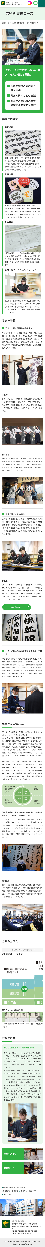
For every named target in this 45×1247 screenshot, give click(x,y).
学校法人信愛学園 (14, 3)
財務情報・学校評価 (10, 1191)
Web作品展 (15, 607)
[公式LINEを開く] (35, 3)
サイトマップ (8, 1194)
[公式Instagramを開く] (30, 3)
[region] (22, 979)
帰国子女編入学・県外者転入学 (15, 1187)
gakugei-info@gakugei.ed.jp (21, 1233)
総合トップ (5, 23)
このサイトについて (28, 1191)
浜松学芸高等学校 (18, 23)
